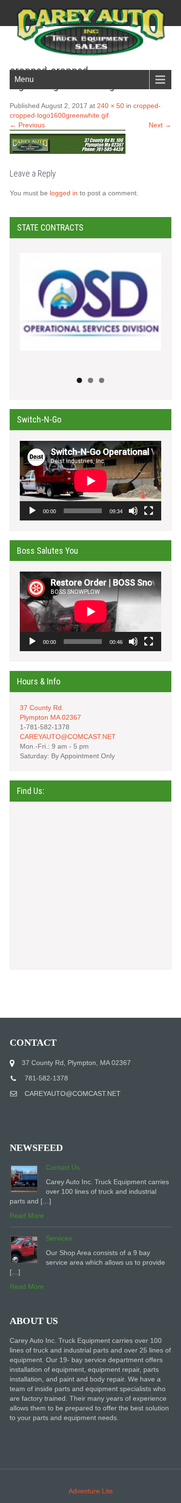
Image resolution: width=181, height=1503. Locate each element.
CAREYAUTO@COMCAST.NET (68, 736)
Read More (27, 1215)
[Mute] (133, 511)
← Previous (27, 125)
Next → (160, 125)
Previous (32, 307)
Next (149, 307)
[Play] (32, 511)
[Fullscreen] (148, 511)
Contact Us (63, 1167)
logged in (64, 193)
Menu (24, 79)
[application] (90, 480)
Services (59, 1238)
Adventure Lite (91, 1491)
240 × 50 (110, 105)
